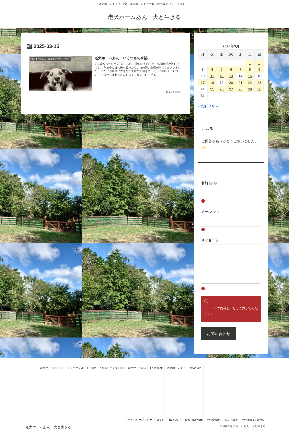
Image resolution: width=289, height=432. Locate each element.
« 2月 (202, 106)
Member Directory (253, 419)
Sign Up (173, 419)
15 (250, 76)
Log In (160, 419)
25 (212, 89)
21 (240, 83)
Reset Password (192, 419)
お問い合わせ (218, 333)
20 (231, 83)
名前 (209, 183)
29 (250, 89)
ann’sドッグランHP (112, 367)
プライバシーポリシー (138, 419)
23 (259, 83)
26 (222, 89)
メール (210, 212)
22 (250, 83)
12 (222, 76)
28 (240, 89)
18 (212, 83)
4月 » (213, 106)
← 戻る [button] (207, 128)
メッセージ (210, 240)
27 (231, 89)
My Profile (231, 419)
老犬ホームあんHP (51, 367)
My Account (214, 419)
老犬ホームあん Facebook (145, 367)
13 (231, 76)
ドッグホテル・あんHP (81, 367)
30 (259, 89)
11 (212, 76)
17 (203, 83)
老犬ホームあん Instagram (184, 367)
